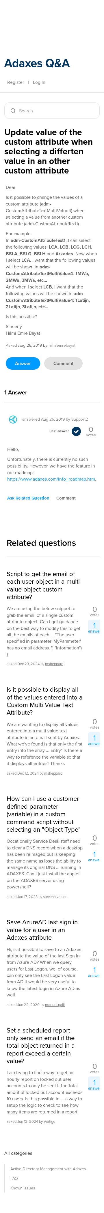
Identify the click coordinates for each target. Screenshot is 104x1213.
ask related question (28, 498)
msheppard (54, 664)
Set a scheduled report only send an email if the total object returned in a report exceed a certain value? (41, 1046)
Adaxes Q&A (37, 63)
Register (15, 82)
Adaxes (31, 12)
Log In (39, 82)
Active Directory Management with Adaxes (48, 1169)
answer (23, 363)
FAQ (14, 1178)
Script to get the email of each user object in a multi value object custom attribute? (43, 585)
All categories (18, 1153)
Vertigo (49, 1121)
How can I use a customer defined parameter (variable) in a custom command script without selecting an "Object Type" (44, 814)
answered (31, 419)
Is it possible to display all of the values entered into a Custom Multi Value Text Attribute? (45, 701)
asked (11, 345)
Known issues (22, 1188)
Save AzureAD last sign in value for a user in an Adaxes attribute (42, 929)
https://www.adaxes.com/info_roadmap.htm (51, 479)
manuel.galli (55, 1004)
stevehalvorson (55, 896)
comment (63, 363)
